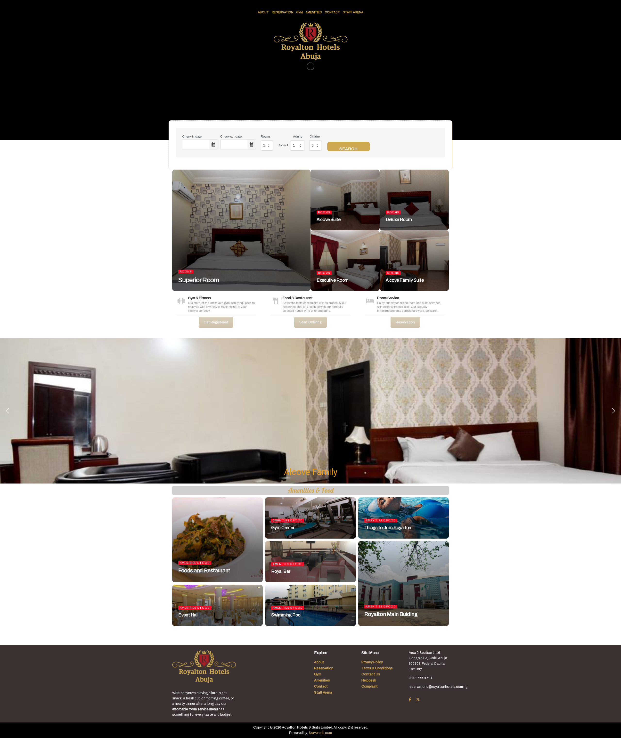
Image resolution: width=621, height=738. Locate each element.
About (263, 12)
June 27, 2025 (215, 289)
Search (348, 149)
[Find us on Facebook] (410, 700)
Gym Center (282, 527)
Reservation (282, 12)
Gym (299, 12)
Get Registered (216, 322)
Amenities (314, 12)
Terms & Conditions (377, 668)
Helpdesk (368, 680)
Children (315, 136)
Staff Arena (353, 12)
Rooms (265, 136)
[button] (7, 411)
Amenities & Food (195, 562)
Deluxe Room (399, 219)
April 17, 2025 (191, 580)
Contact (332, 12)
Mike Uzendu (191, 289)
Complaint (369, 686)
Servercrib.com (320, 733)
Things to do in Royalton (387, 527)
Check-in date (192, 136)
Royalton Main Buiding (391, 614)
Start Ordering (310, 322)
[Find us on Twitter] (418, 700)
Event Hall (188, 615)
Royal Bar (280, 571)
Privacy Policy (372, 662)
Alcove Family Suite (405, 280)
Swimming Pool (286, 615)
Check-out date (231, 136)
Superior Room (198, 280)
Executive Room (333, 280)
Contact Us (370, 674)
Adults (297, 136)
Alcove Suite (329, 219)
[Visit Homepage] (311, 41)
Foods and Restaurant (204, 571)
